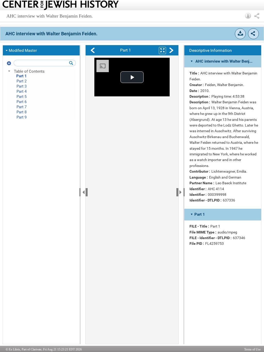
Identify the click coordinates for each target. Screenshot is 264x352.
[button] (248, 16)
